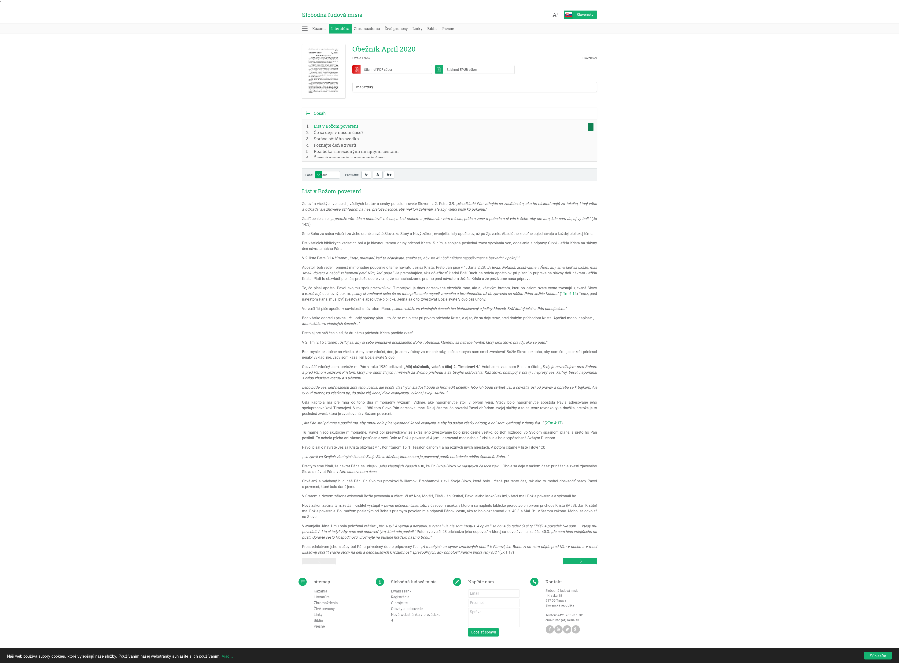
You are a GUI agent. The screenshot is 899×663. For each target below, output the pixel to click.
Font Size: (352, 175)
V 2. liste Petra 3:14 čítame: (410, 258)
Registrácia (400, 597)
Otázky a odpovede (407, 609)
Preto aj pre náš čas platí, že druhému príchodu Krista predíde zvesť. (358, 333)
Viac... (227, 656)
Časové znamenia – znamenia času (349, 157)
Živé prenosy (396, 28)
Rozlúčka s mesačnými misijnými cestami (356, 151)
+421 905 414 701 (570, 615)
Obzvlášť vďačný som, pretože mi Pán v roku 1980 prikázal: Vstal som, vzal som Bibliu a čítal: (449, 372)
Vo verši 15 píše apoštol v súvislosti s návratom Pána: (434, 308)
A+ (389, 174)
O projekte (399, 603)
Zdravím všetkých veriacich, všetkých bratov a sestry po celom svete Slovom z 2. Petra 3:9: (449, 206)
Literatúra (340, 28)
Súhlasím (878, 656)
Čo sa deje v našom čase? (338, 132)
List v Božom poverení (336, 126)
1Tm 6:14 (569, 293)
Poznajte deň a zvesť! (335, 145)
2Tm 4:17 (553, 423)
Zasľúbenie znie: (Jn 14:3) (449, 221)
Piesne (448, 28)
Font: (309, 175)
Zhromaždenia (367, 28)
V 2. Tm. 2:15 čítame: (424, 342)
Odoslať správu (483, 632)
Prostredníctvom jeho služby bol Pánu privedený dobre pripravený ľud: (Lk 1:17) (449, 549)
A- (366, 175)
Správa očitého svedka (336, 139)
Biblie (432, 28)
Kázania (319, 28)
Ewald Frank (401, 591)
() (432, 423)
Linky (418, 28)
